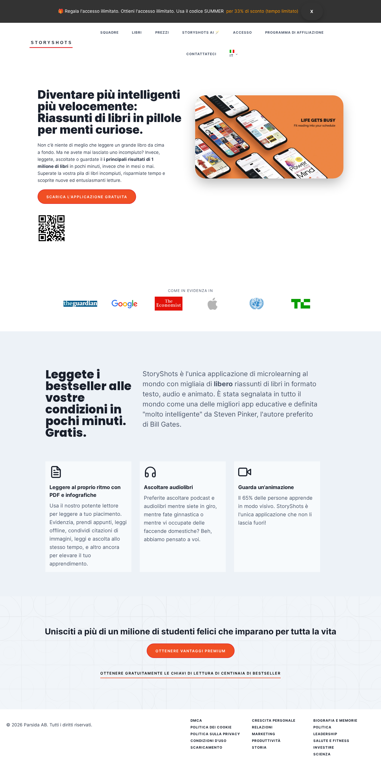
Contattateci (201, 54)
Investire (323, 747)
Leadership (325, 734)
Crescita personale (273, 720)
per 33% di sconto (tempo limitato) (262, 11)
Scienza (322, 754)
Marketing (263, 734)
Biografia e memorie (335, 720)
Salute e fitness (331, 741)
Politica (322, 727)
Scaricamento (206, 747)
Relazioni (262, 727)
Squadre (109, 32)
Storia (259, 747)
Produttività (266, 741)
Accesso (242, 32)
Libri (137, 32)
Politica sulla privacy (215, 734)
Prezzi (162, 32)
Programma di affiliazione (294, 32)
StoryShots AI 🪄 (201, 32)
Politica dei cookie (211, 727)
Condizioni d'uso (208, 741)
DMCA (196, 720)
